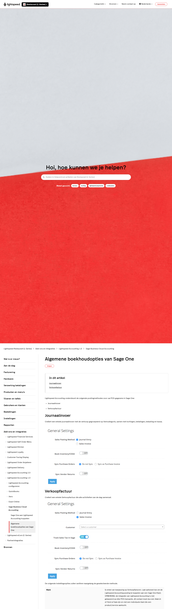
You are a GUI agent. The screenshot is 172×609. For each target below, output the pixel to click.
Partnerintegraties (15, 540)
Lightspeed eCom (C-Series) (19, 535)
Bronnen (113, 4)
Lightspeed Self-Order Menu (19, 442)
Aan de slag (9, 366)
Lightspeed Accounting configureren (18, 484)
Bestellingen (10, 412)
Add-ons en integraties (45, 349)
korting (83, 185)
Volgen (49, 366)
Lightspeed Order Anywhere (19, 462)
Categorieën (99, 4)
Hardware (8, 379)
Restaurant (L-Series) (36, 4)
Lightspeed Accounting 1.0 (70, 349)
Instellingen (10, 419)
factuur (75, 185)
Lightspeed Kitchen (15, 447)
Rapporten (9, 425)
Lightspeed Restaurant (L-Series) (18, 349)
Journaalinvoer (55, 383)
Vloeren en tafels (12, 399)
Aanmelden (161, 4)
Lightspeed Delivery (15, 468)
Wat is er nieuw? (12, 359)
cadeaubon (110, 185)
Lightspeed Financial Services (20, 437)
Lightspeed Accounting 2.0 (18, 473)
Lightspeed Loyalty (15, 452)
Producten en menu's (14, 392)
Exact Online (14, 502)
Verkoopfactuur (55, 387)
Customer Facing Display (18, 457)
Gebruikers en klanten (15, 405)
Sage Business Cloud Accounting (100, 349)
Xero (11, 497)
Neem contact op (129, 4)
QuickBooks (14, 491)
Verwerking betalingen (15, 385)
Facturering (9, 372)
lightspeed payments (96, 185)
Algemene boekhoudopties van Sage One (22, 527)
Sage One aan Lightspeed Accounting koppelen (22, 516)
